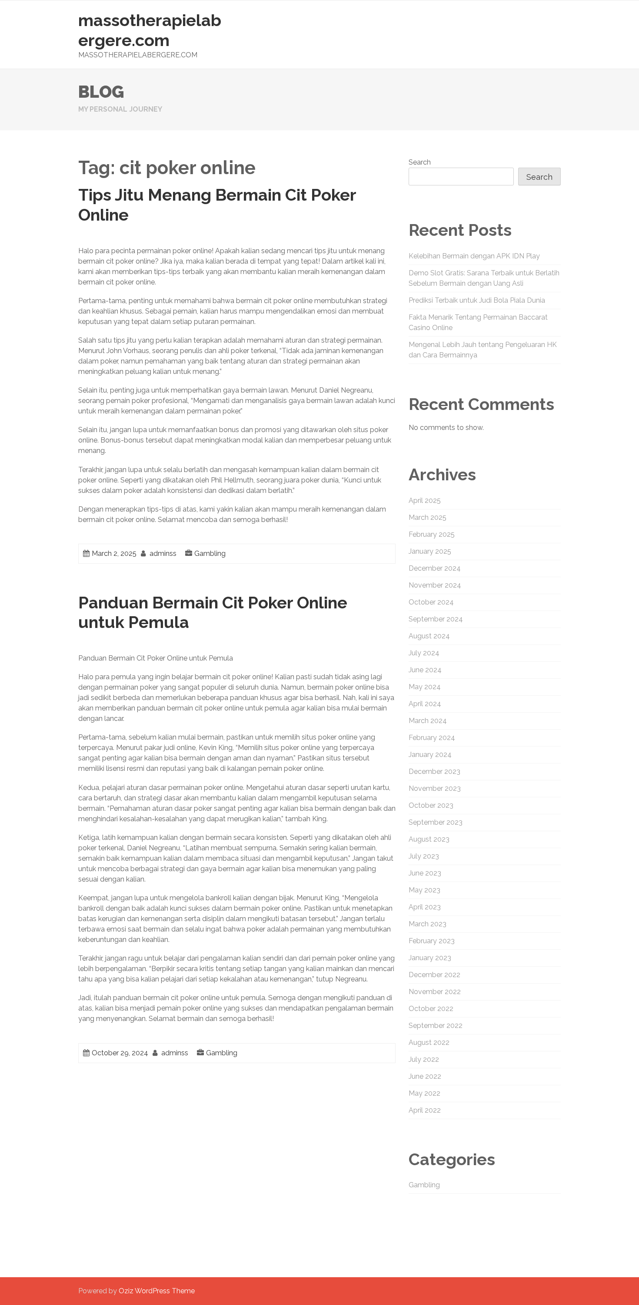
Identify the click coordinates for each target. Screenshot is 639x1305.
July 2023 (424, 856)
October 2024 (431, 602)
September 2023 (436, 822)
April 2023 (425, 907)
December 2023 (434, 771)
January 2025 (430, 551)
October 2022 (431, 1008)
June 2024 (425, 670)
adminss (163, 553)
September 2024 (436, 619)
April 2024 (425, 704)
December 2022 (434, 975)
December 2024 (435, 568)
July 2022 (424, 1059)
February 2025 (432, 534)
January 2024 (430, 754)
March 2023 (427, 924)
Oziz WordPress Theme (157, 1291)
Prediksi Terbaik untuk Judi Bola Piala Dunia (477, 300)
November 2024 (435, 585)
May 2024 (425, 687)
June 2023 (425, 873)
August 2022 (429, 1042)
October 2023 (431, 805)
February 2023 (432, 941)
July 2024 (424, 653)
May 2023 (424, 890)
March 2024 (428, 721)
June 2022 (425, 1076)
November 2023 (435, 788)
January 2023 (430, 958)
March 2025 (427, 517)
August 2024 (429, 636)
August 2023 (429, 839)
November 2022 (435, 992)
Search (420, 162)
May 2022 (424, 1093)
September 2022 (436, 1025)
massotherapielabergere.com (149, 30)
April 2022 (425, 1110)
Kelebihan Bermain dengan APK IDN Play (474, 256)
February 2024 (432, 737)
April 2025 (425, 500)
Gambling (210, 553)
